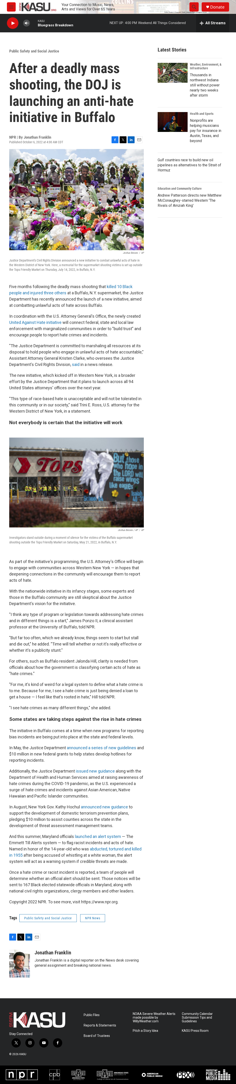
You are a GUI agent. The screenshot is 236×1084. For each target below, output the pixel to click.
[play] (12, 23)
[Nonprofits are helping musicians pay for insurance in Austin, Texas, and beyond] (173, 122)
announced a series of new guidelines (101, 747)
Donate (217, 7)
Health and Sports (201, 114)
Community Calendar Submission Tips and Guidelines (197, 1017)
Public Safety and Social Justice (34, 51)
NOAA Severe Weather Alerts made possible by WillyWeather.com (154, 1017)
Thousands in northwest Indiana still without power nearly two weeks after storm (205, 85)
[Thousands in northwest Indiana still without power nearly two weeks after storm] (173, 73)
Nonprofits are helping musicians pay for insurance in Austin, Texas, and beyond (205, 130)
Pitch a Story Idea (145, 1030)
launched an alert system (98, 836)
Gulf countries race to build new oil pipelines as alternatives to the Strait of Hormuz (189, 165)
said (76, 364)
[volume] (26, 23)
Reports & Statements (100, 1025)
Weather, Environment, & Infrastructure (205, 66)
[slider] (34, 23)
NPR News (92, 918)
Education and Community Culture (180, 188)
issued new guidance (95, 771)
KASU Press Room (195, 1030)
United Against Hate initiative (35, 322)
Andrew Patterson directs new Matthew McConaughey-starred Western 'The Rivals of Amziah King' (189, 200)
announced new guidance (104, 806)
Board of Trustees (97, 1036)
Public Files (92, 1015)
